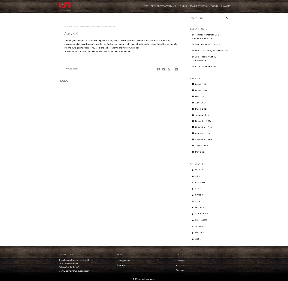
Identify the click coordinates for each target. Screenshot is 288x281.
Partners (121, 265)
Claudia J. (64, 81)
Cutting (199, 195)
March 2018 (201, 90)
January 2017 (202, 115)
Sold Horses (201, 233)
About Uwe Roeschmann (164, 6)
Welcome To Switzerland (207, 44)
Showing (225, 6)
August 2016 (201, 145)
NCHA (197, 201)
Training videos (198, 6)
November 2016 (203, 127)
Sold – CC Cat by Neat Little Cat (211, 50)
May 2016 (200, 152)
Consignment (123, 260)
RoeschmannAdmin (90, 26)
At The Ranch (201, 182)
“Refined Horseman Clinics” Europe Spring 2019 (207, 37)
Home (145, 6)
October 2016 (202, 133)
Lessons (214, 6)
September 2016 (203, 139)
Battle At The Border (205, 66)
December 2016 (203, 121)
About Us (200, 170)
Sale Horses (201, 220)
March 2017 (201, 109)
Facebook (180, 260)
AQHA (197, 176)
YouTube (180, 270)
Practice (199, 207)
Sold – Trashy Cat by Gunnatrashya (204, 59)
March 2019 (201, 84)
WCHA (198, 239)
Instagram (180, 265)
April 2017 (200, 103)
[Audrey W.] (162, 69)
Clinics (183, 6)
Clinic (198, 189)
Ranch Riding (202, 214)
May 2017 (200, 96)
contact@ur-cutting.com (77, 270)
